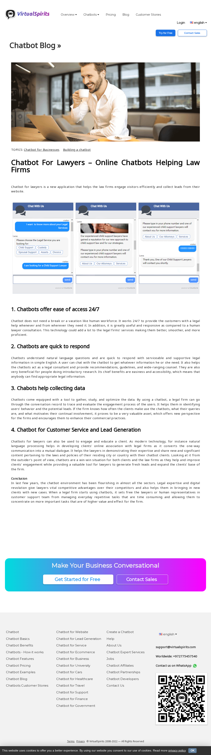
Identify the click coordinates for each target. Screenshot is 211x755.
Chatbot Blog (16, 679)
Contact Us (115, 685)
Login (181, 23)
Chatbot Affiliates (120, 665)
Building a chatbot (77, 149)
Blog (125, 14)
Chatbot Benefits (19, 645)
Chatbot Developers (123, 679)
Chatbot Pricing (18, 665)
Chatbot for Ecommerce (75, 652)
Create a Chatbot (120, 632)
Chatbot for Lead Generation (78, 639)
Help (110, 639)
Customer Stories (148, 14)
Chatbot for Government (75, 706)
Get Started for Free (78, 579)
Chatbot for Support (72, 692)
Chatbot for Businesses (41, 149)
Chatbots (90, 14)
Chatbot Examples (20, 672)
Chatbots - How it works (24, 652)
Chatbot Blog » (35, 45)
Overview (68, 14)
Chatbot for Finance (72, 699)
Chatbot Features (20, 659)
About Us (114, 645)
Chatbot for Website (72, 632)
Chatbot (12, 632)
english (199, 23)
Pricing (111, 14)
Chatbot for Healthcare (74, 679)
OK (193, 750)
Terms (71, 741)
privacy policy (177, 750)
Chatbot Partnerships (123, 672)
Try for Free (165, 32)
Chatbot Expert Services (125, 652)
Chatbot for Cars (69, 672)
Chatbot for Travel (70, 685)
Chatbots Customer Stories (27, 685)
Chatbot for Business (72, 659)
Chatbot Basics (17, 639)
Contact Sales (192, 32)
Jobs (110, 659)
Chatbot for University (73, 665)
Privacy (80, 741)
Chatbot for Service (71, 645)
